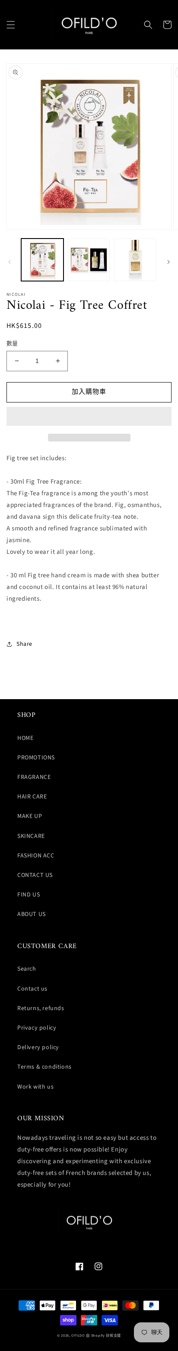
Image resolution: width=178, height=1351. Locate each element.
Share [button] (24, 644)
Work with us (35, 1087)
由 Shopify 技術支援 (103, 1335)
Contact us (32, 989)
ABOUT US (31, 914)
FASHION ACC (35, 855)
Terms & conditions (44, 1067)
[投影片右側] (168, 262)
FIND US (28, 894)
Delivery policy (38, 1047)
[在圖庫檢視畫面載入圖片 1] (42, 260)
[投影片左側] (9, 262)
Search (26, 969)
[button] (10, 24)
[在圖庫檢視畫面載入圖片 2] (89, 260)
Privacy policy (36, 1028)
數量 (12, 343)
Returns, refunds (40, 1008)
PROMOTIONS (36, 757)
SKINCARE (31, 836)
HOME (25, 738)
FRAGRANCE (34, 777)
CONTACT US (35, 875)
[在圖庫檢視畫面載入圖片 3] (135, 260)
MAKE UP (29, 816)
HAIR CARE (32, 796)
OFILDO (78, 1335)
